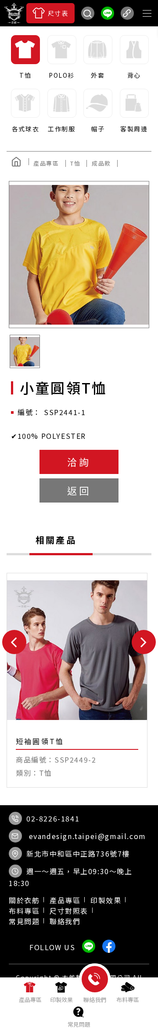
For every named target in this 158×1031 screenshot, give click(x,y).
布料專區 (24, 910)
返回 (79, 490)
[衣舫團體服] (14, 13)
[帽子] (97, 111)
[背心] (133, 57)
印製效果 (105, 900)
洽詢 (79, 462)
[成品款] (105, 163)
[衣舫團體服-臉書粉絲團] (70, 37)
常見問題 (24, 921)
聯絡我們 (65, 921)
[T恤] (25, 57)
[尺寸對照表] (50, 13)
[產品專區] (30, 992)
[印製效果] (61, 992)
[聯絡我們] (95, 994)
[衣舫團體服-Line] (107, 13)
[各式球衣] (25, 111)
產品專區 (65, 900)
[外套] (97, 57)
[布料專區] (127, 992)
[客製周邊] (133, 111)
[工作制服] (61, 111)
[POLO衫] (61, 57)
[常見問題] (79, 1016)
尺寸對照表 (69, 910)
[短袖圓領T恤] (77, 680)
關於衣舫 (24, 900)
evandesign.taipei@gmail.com (87, 836)
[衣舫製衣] (87, 37)
